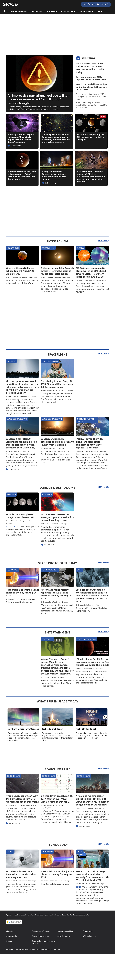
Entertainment (68, 11)
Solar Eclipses (48, 248)
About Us (9, 931)
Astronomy (37, 11)
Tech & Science (86, 11)
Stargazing (52, 11)
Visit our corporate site (79, 915)
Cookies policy (12, 936)
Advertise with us (64, 936)
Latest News (88, 58)
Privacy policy (88, 931)
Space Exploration (18, 11)
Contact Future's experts (41, 931)
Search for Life (13, 776)
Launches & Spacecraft (17, 419)
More (100, 11)
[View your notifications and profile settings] (98, 4)
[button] (105, 4)
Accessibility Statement (40, 936)
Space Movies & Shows (86, 639)
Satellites (11, 361)
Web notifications (89, 936)
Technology (12, 570)
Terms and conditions (65, 931)
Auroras (80, 248)
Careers (9, 941)
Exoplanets (47, 494)
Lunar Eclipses (13, 248)
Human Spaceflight (50, 570)
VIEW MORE (103, 241)
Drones (10, 851)
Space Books (47, 639)
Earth (79, 570)
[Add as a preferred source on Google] (14, 922)
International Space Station (85, 420)
